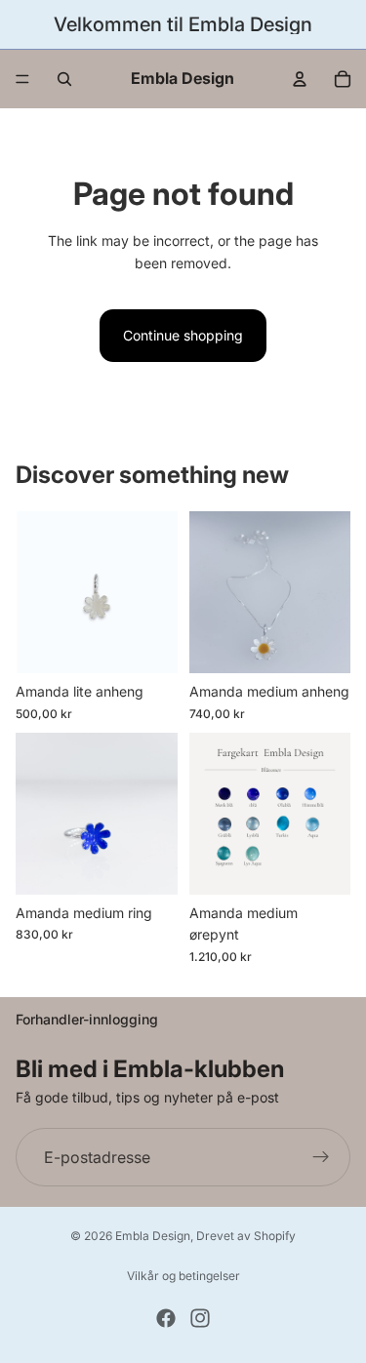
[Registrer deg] (321, 1157)
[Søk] (64, 79)
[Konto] (299, 79)
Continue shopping (183, 335)
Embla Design (152, 1235)
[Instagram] (200, 1318)
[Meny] (22, 79)
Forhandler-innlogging (87, 1019)
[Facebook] (166, 1318)
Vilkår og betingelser (183, 1275)
